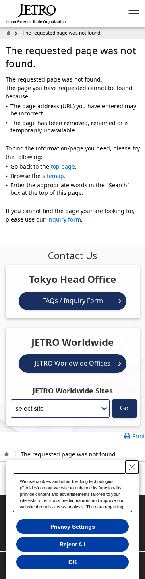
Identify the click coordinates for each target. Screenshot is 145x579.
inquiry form (64, 219)
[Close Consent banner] (132, 466)
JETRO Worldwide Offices (72, 363)
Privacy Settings (72, 526)
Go (124, 408)
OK (72, 562)
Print (138, 436)
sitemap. (54, 176)
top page (63, 166)
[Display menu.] (134, 14)
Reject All (72, 544)
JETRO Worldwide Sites (73, 390)
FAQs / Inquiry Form (72, 300)
